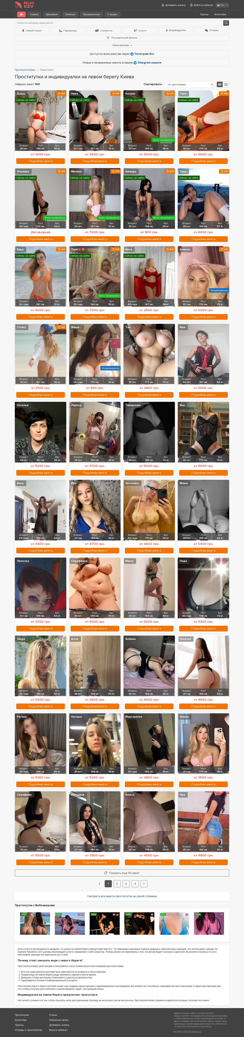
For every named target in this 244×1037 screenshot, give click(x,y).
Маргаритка (133, 717)
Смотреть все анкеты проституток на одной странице (122, 896)
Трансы (204, 14)
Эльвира (23, 171)
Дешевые (52, 14)
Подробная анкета (41, 161)
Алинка (130, 639)
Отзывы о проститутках (28, 1029)
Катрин (130, 93)
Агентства (220, 14)
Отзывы (214, 30)
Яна (182, 405)
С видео (113, 14)
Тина (183, 171)
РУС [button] (223, 5)
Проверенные (91, 14)
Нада (183, 561)
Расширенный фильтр (124, 37)
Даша (21, 93)
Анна (20, 483)
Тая (127, 327)
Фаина (184, 717)
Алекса (185, 249)
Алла (74, 639)
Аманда (130, 171)
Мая (182, 327)
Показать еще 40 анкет (124, 873)
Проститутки (22, 1014)
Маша (184, 483)
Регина (22, 717)
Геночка (185, 639)
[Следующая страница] (144, 883)
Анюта (129, 794)
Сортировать (153, 84)
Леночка (23, 561)
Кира (20, 249)
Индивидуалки (177, 30)
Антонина (132, 483)
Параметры (70, 30)
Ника (74, 93)
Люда (21, 639)
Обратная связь (58, 1019)
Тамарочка (133, 405)
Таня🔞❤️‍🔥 (78, 249)
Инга (128, 249)
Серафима (24, 794)
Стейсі (21, 327)
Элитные (70, 14)
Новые (34, 14)
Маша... (76, 327)
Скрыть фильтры (121, 45)
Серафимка (79, 561)
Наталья (22, 405)
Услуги (142, 30)
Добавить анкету (175, 5)
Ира (73, 483)
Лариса (76, 405)
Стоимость (106, 30)
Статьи (53, 1014)
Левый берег (34, 30)
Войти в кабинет (203, 5)
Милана (76, 171)
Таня (183, 93)
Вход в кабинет (58, 1029)
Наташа (76, 717)
